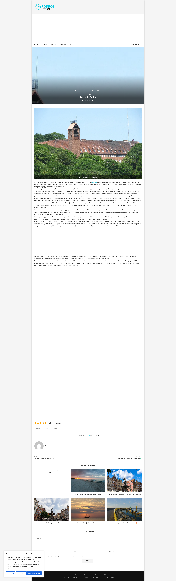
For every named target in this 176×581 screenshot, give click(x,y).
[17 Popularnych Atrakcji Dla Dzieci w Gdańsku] (51, 509)
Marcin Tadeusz (89, 100)
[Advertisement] (88, 28)
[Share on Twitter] (95, 435)
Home (77, 91)
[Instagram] (131, 44)
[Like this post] (91, 435)
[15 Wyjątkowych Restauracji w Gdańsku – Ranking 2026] (124, 480)
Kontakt (71, 44)
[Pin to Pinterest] (96, 435)
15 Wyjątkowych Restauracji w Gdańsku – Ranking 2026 (124, 495)
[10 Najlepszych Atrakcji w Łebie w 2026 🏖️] (124, 509)
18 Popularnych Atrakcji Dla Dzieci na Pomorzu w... (88, 523)
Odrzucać (21, 573)
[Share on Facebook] (93, 435)
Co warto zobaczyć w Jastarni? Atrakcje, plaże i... (88, 495)
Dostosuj (11, 573)
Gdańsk (38, 428)
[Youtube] (136, 44)
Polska (36, 44)
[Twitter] (129, 44)
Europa (45, 44)
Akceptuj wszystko (34, 573)
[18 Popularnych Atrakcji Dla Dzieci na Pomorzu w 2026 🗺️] (88, 509)
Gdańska (94, 182)
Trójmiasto (55, 428)
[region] (24, 564)
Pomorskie (86, 91)
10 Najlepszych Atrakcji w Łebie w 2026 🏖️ (124, 523)
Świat (53, 44)
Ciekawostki (62, 44)
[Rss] (138, 44)
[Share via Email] (98, 435)
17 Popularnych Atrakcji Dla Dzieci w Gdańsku (52, 523)
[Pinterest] (133, 44)
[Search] (141, 44)
